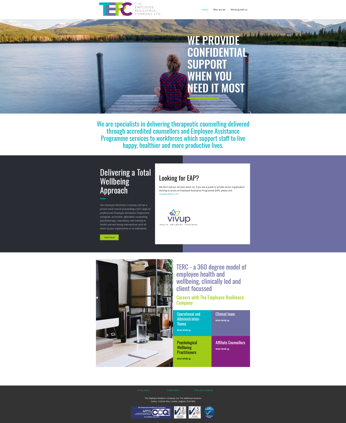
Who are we (219, 9)
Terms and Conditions (203, 390)
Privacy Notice (143, 390)
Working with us (239, 9)
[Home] (129, 10)
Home (205, 9)
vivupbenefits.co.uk (168, 193)
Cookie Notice (173, 390)
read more (109, 237)
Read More (183, 330)
